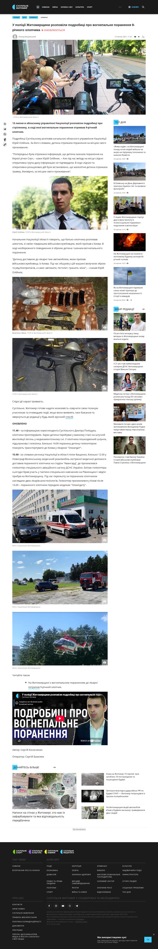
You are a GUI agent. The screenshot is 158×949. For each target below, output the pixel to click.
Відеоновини (104, 892)
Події (49, 866)
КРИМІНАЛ (33, 17)
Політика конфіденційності (26, 921)
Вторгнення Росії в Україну (26, 870)
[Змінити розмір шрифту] (143, 36)
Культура (80, 7)
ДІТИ (24, 17)
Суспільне (80, 919)
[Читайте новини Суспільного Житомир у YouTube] (62, 905)
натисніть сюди (81, 922)
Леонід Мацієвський (27, 36)
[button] (5, 124)
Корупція (76, 866)
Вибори (101, 870)
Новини (45, 7)
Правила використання (24, 917)
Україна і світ (67, 7)
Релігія (75, 888)
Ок (148, 940)
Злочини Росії (104, 888)
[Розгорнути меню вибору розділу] (37, 7)
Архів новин (18, 909)
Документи (18, 926)
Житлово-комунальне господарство (108, 875)
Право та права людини (54, 882)
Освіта (75, 870)
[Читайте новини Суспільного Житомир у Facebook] (49, 905)
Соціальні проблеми (133, 888)
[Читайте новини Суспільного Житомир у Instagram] (56, 905)
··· (119, 7)
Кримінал (44, 17)
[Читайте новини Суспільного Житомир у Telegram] (76, 905)
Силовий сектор (105, 881)
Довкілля (51, 874)
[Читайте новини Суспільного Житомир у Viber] (69, 905)
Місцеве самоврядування (81, 882)
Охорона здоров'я (81, 874)
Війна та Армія (79, 892)
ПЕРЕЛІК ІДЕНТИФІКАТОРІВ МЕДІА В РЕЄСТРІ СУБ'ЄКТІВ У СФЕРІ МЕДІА (26, 936)
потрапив (34, 687)
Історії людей (129, 881)
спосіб (69, 416)
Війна (55, 7)
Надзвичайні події (132, 870)
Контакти (17, 904)
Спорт (89, 7)
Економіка (52, 870)
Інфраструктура (130, 874)
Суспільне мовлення (23, 913)
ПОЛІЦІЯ (16, 17)
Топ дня (126, 892)
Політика (51, 888)
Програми (17, 930)
